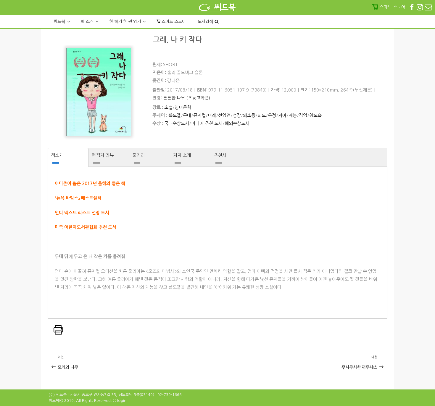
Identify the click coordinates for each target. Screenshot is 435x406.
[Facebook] (412, 7)
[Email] (428, 7)
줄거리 (138, 155)
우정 (272, 115)
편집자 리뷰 (103, 155)
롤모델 (174, 115)
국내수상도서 (176, 123)
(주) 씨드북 (58, 395)
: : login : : (121, 400)
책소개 (57, 155)
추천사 (220, 155)
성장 (237, 115)
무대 (187, 115)
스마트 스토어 (173, 21)
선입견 (224, 115)
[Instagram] (420, 7)
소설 (168, 107)
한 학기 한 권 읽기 (125, 21)
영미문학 (183, 107)
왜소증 (249, 115)
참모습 (315, 115)
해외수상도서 (237, 123)
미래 (212, 115)
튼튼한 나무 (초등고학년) (186, 98)
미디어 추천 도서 (207, 123)
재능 (293, 115)
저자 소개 (182, 155)
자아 (282, 115)
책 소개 (87, 21)
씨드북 (59, 21)
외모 (261, 115)
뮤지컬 (199, 115)
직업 (303, 115)
